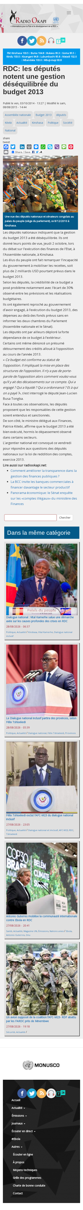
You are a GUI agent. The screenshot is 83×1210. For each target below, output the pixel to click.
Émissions (43, 931)
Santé (9, 931)
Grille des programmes (27, 1178)
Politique (53, 122)
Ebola (69, 931)
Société (67, 122)
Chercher (64, 517)
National (10, 130)
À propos (18, 1162)
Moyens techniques (25, 1170)
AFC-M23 (63, 830)
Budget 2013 (44, 115)
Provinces (70, 733)
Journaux (17, 1123)
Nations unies (57, 931)
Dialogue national (37, 733)
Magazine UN (30, 931)
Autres (16, 1146)
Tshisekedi (11, 834)
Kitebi (8, 122)
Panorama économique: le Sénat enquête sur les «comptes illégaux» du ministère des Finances (44, 498)
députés (61, 115)
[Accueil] (34, 18)
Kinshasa (37, 122)
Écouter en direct (23, 1131)
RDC (71, 830)
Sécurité (10, 1032)
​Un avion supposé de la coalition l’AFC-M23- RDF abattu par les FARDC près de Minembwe (41, 1019)
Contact (18, 1193)
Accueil (16, 1100)
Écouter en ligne (23, 1154)
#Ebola (16, 1139)
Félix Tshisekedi (56, 733)
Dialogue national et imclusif (43, 830)
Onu (28, 935)
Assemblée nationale (18, 115)
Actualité (21, 122)
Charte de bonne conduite (29, 1185)
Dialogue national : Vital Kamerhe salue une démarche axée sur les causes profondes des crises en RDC (40, 619)
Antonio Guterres (15, 935)
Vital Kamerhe (45, 632)
